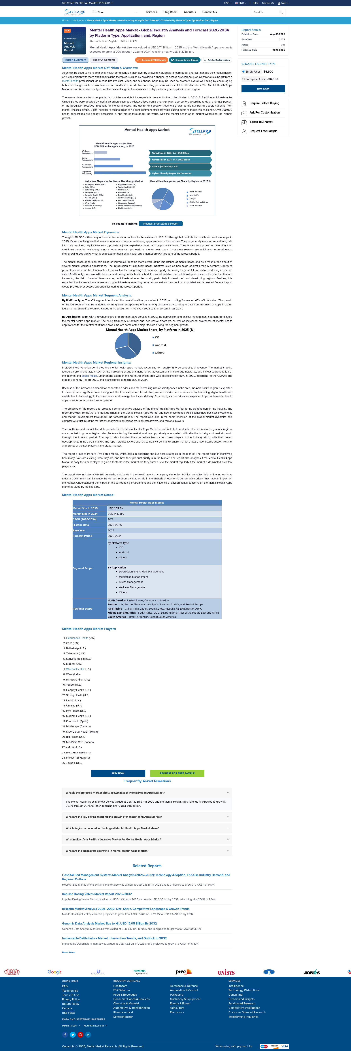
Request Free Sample (263, 131)
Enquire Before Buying (264, 103)
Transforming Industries (243, 1017)
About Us (190, 12)
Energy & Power (180, 1003)
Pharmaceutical (123, 1012)
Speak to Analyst (261, 122)
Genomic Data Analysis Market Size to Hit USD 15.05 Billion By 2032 (109, 924)
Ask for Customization (265, 112)
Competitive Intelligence (244, 1008)
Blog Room (170, 12)
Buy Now (118, 773)
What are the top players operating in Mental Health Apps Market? (107, 851)
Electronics (177, 1012)
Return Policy (70, 1004)
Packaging (176, 995)
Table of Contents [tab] (104, 59)
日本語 (123, 41)
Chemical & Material (126, 1003)
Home (65, 20)
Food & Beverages (125, 995)
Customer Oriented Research (247, 1012)
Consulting (235, 995)
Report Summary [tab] (75, 59)
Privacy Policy (71, 999)
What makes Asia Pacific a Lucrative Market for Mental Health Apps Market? (113, 839)
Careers (67, 1008)
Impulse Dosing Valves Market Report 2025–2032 (97, 894)
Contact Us (268, 3)
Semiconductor (123, 1017)
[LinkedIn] (88, 1035)
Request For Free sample (177, 773)
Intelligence (236, 986)
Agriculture (177, 1008)
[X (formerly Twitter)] (73, 1035)
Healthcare (78, 20)
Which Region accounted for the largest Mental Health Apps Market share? (112, 828)
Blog (256, 3)
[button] (114, 12)
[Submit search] (281, 12)
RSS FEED (68, 1013)
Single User (253, 71)
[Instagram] (80, 1035)
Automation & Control (184, 990)
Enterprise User (255, 79)
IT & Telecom (121, 990)
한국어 (133, 41)
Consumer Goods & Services (131, 999)
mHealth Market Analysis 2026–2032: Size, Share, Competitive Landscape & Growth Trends (125, 909)
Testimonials (70, 991)
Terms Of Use (70, 995)
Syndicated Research (242, 1003)
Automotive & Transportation (131, 1008)
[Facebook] (65, 1035)
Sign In (284, 3)
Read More (68, 952)
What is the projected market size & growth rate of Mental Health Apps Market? (115, 793)
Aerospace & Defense (184, 986)
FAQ (65, 986)
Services (151, 12)
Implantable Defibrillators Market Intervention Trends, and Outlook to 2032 (114, 938)
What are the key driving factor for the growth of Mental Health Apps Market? (114, 817)
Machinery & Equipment (185, 999)
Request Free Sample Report (160, 223)
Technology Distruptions (244, 990)
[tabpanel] (147, 464)
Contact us (209, 12)
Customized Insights (241, 999)
